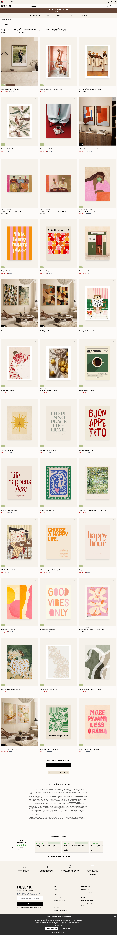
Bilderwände (75, 6)
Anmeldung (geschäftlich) (61, 910)
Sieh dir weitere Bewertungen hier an (58, 856)
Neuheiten (26, 6)
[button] (58, 932)
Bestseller (17, 6)
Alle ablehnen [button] (66, 928)
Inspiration (84, 6)
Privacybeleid (58, 925)
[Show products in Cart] (114, 6)
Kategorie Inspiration (74, 802)
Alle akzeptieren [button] (52, 928)
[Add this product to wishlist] (36, 39)
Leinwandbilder (43, 6)
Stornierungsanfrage (86, 903)
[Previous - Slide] (33, 846)
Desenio (3, 19)
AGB (82, 894)
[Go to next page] (67, 772)
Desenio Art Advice (86, 886)
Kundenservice (85, 889)
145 (65, 772)
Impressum (57, 892)
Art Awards (57, 907)
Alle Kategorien (34, 15)
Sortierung (83, 15)
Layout (59, 15)
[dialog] (58, 924)
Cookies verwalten (86, 905)
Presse (55, 889)
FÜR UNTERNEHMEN (95, 6)
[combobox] (115, 916)
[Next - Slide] (104, 846)
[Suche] (107, 6)
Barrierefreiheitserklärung (61, 900)
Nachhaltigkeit (58, 897)
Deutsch (10, 2)
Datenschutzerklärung (27, 907)
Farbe (47, 15)
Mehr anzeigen (58, 765)
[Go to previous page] (49, 772)
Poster (34, 6)
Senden (30, 904)
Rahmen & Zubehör (55, 6)
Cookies (83, 897)
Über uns (56, 886)
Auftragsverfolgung (86, 892)
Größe (70, 15)
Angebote (66, 6)
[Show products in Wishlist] (110, 6)
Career (55, 894)
